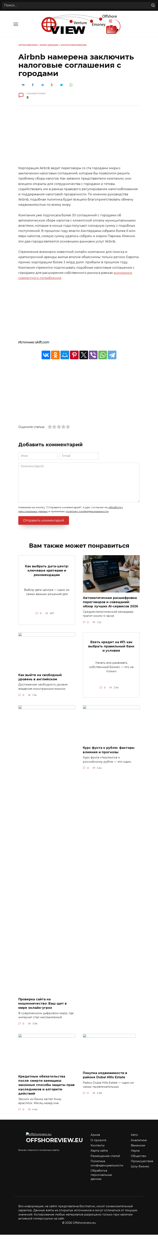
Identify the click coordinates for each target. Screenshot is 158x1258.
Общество (138, 1156)
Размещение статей (105, 1156)
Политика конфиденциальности (107, 1163)
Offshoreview (28, 45)
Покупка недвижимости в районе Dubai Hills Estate (105, 1075)
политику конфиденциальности (87, 511)
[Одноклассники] (55, 355)
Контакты (97, 1145)
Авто (134, 1135)
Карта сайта (99, 1150)
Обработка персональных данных (101, 1175)
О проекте (98, 1140)
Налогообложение (74, 45)
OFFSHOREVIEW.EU (54, 1140)
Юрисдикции (49, 45)
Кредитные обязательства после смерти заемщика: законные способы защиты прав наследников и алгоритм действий (46, 1084)
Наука (135, 1150)
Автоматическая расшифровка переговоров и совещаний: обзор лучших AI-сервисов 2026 (110, 602)
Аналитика (139, 1140)
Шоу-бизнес (140, 1166)
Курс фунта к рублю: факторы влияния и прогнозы (108, 750)
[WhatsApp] (102, 355)
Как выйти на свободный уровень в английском (40, 677)
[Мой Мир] (65, 355)
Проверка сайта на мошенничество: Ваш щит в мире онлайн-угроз (42, 1003)
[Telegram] (112, 355)
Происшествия (142, 1161)
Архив (95, 1135)
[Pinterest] (74, 355)
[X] (83, 355)
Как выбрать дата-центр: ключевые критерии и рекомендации (47, 570)
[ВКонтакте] (46, 355)
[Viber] (93, 355)
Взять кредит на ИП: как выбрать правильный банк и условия (111, 646)
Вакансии (138, 1145)
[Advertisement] (79, 139)
